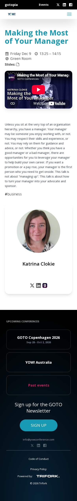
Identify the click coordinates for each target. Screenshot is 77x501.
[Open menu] (69, 14)
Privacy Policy (38, 469)
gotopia (11, 4)
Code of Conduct (39, 459)
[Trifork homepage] (48, 476)
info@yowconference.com (38, 439)
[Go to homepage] (12, 14)
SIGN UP (38, 425)
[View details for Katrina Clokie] (44, 285)
